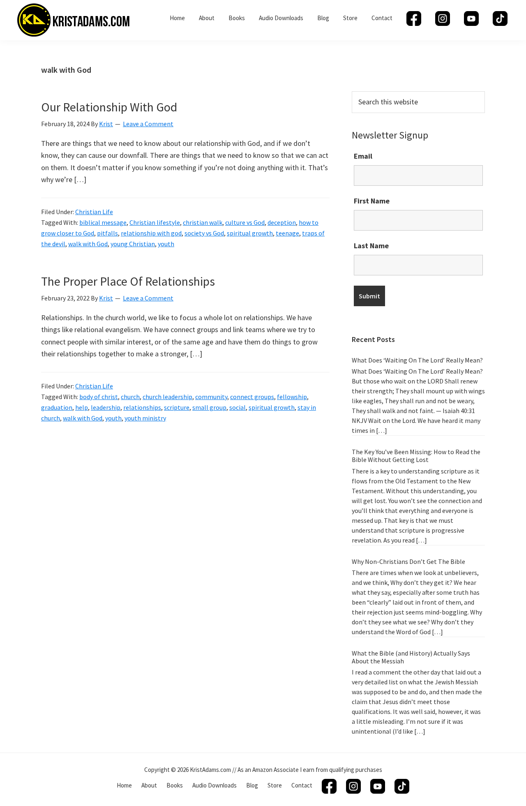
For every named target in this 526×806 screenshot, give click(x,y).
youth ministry (145, 418)
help (81, 407)
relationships (142, 407)
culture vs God (245, 222)
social (237, 407)
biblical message (103, 222)
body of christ (98, 397)
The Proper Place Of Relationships (128, 281)
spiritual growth (250, 233)
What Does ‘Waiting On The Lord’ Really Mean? (417, 360)
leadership (105, 407)
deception (282, 222)
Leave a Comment (148, 124)
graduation (56, 407)
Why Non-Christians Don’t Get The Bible (408, 561)
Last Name (371, 245)
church (130, 397)
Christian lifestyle (154, 222)
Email (363, 156)
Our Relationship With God (109, 107)
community (211, 397)
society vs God (204, 233)
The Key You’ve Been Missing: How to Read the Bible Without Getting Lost (416, 456)
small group (209, 407)
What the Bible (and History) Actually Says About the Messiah (411, 657)
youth (166, 244)
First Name (372, 201)
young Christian (133, 244)
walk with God (88, 244)
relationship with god (151, 233)
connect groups (252, 397)
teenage (287, 233)
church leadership (167, 397)
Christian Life (94, 212)
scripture (176, 407)
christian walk (202, 222)
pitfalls (107, 233)
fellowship (292, 397)
